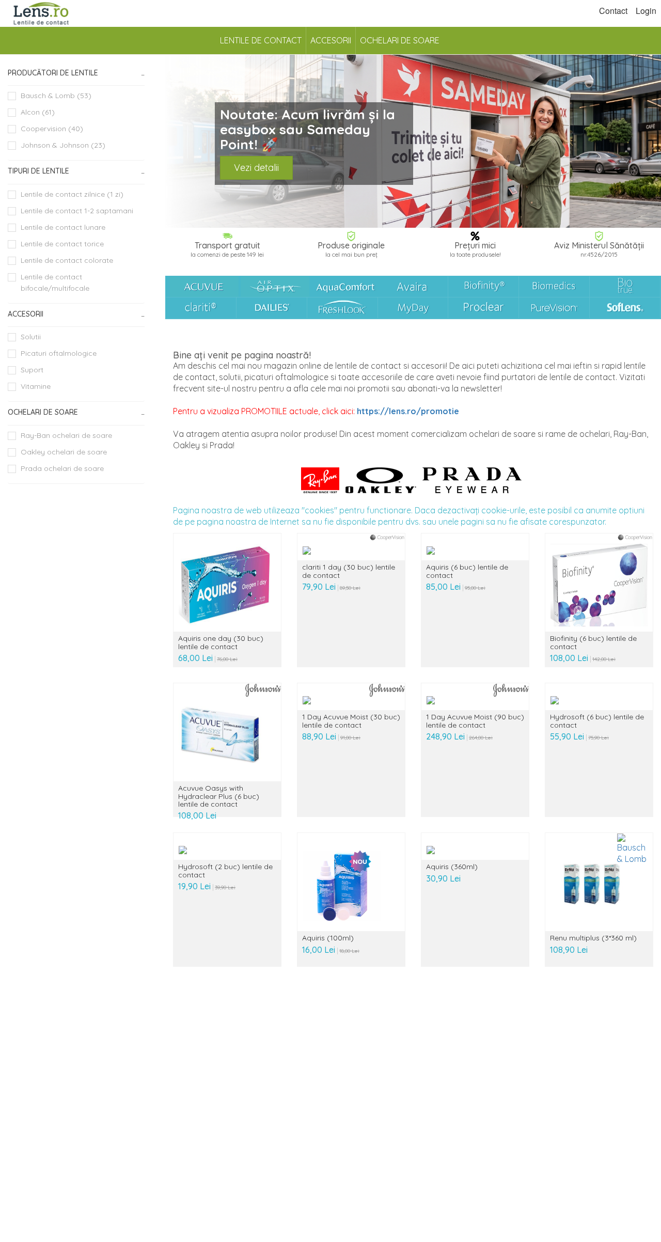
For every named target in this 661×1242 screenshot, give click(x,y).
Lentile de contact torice (62, 243)
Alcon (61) (38, 112)
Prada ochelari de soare (62, 468)
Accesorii (330, 40)
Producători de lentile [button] (53, 72)
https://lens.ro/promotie (408, 411)
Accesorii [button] (25, 314)
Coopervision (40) (52, 128)
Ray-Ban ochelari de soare (66, 435)
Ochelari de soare (399, 40)
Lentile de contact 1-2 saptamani (77, 210)
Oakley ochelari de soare (64, 452)
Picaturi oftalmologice (59, 353)
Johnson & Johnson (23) (63, 145)
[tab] (76, 73)
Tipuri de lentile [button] (38, 171)
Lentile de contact (261, 40)
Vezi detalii (256, 168)
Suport (32, 369)
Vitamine (36, 386)
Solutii (31, 336)
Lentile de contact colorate (67, 260)
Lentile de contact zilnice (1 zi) (72, 194)
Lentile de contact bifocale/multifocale (55, 282)
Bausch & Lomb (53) (56, 95)
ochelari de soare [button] (43, 412)
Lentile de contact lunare (63, 227)
